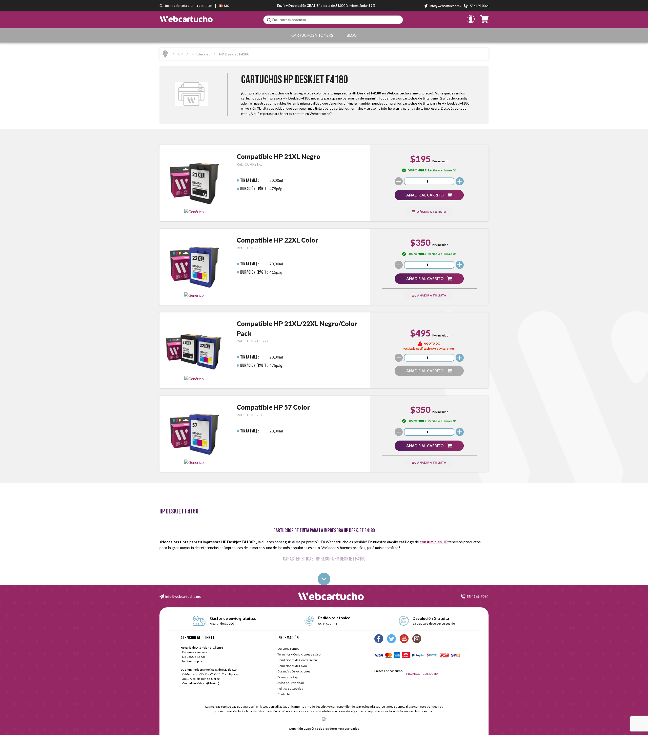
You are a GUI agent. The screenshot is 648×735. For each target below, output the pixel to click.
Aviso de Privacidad (290, 683)
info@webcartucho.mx (183, 596)
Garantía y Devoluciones (293, 671)
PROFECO (413, 674)
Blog (352, 35)
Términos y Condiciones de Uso (298, 654)
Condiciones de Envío (292, 666)
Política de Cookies (290, 688)
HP (180, 54)
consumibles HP (434, 542)
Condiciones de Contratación (297, 660)
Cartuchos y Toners (312, 35)
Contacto (283, 694)
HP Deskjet (201, 54)
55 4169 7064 (478, 596)
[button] (429, 195)
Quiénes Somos (288, 648)
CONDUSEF (430, 674)
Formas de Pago (288, 677)
